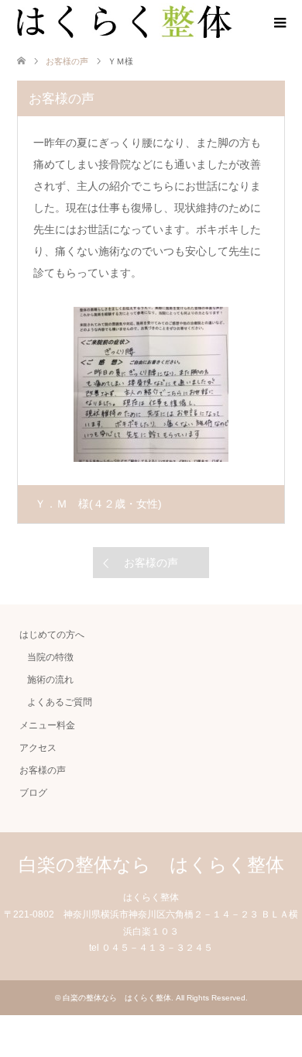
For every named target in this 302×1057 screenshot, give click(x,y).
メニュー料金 (47, 725)
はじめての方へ (51, 634)
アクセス (38, 747)
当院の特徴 (50, 657)
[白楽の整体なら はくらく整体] (124, 22)
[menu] (279, 23)
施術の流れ (55, 679)
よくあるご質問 (59, 702)
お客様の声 (151, 562)
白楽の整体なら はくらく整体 (151, 864)
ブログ (33, 792)
